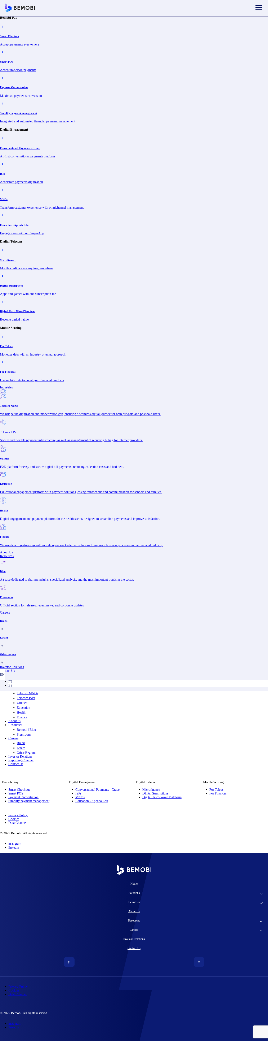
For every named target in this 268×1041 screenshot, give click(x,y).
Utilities (22, 703)
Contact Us (15, 764)
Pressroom (24, 734)
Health (21, 712)
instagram (14, 843)
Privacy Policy (18, 815)
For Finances (218, 793)
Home (134, 883)
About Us (134, 911)
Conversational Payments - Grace (97, 789)
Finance (22, 717)
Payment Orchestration (23, 797)
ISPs (78, 793)
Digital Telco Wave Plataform (162, 797)
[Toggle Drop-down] (261, 894)
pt (10, 681)
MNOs (80, 797)
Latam (21, 748)
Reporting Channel (21, 760)
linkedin (13, 847)
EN (2, 674)
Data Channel (17, 822)
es (10, 685)
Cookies (13, 819)
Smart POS (15, 793)
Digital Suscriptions (155, 793)
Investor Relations (20, 756)
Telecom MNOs (27, 693)
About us (14, 721)
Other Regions (26, 752)
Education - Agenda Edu (91, 801)
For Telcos (216, 789)
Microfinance (151, 789)
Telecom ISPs (26, 698)
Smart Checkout (19, 789)
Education (23, 707)
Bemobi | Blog (26, 729)
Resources (15, 725)
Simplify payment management (28, 801)
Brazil (21, 743)
